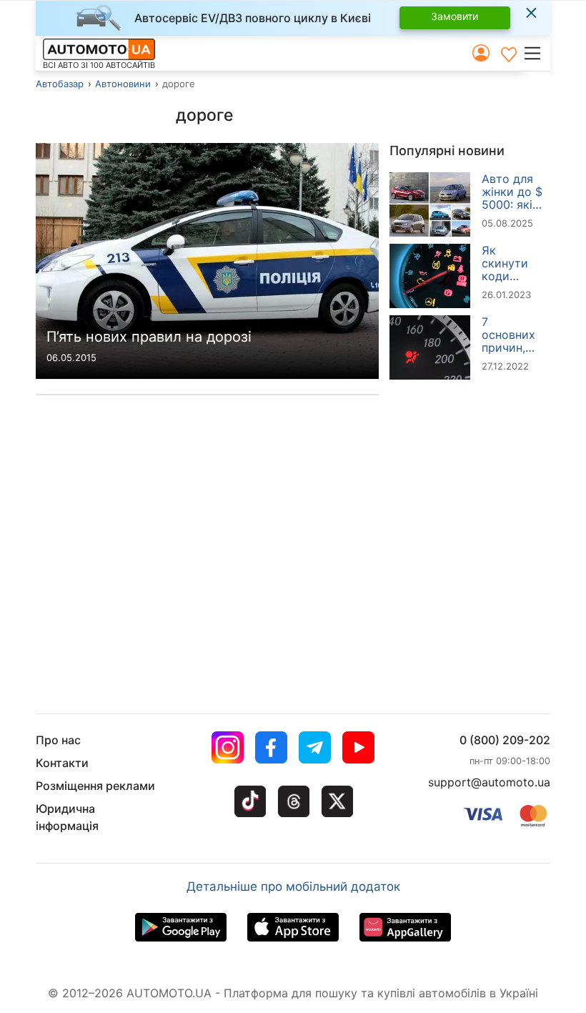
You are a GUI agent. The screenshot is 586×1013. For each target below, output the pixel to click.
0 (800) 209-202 (505, 740)
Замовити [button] (454, 16)
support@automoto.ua (489, 782)
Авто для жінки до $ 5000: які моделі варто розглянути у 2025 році (513, 191)
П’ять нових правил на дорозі (149, 336)
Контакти (62, 763)
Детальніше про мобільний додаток (293, 886)
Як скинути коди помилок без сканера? (507, 263)
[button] (536, 53)
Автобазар (60, 83)
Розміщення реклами (95, 786)
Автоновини (123, 83)
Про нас (58, 740)
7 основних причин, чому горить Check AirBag (508, 334)
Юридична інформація (67, 817)
